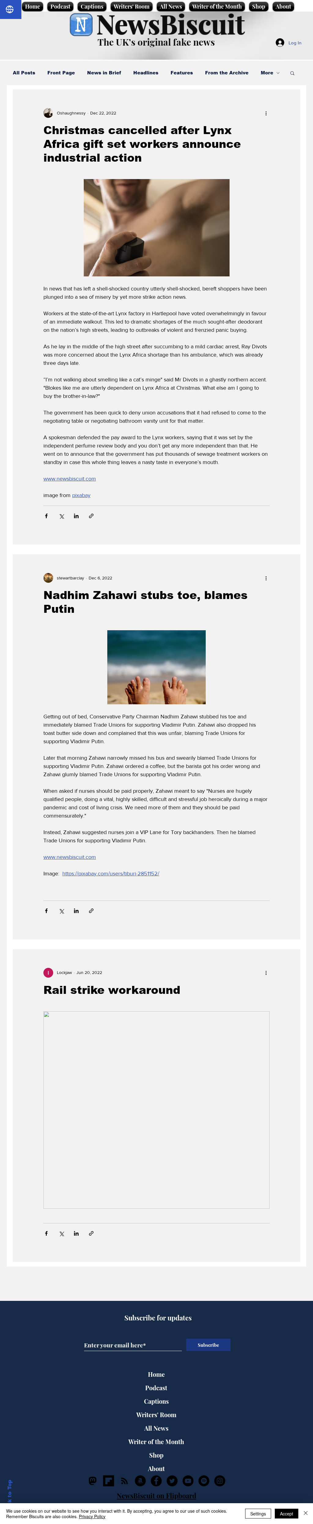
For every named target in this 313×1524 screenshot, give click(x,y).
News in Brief (104, 72)
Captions (156, 1401)
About (156, 1468)
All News (156, 1428)
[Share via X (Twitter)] (61, 516)
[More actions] (266, 113)
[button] (292, 73)
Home (156, 1374)
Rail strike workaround (111, 990)
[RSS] (124, 1480)
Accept (286, 1514)
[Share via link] (91, 516)
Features (182, 72)
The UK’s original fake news (156, 42)
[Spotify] (203, 1480)
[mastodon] (92, 1480)
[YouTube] (187, 1480)
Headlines (145, 72)
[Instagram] (219, 1480)
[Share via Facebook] (46, 516)
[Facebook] (156, 1480)
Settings (258, 1514)
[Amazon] (140, 1480)
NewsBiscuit (170, 23)
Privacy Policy (92, 1516)
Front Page (61, 72)
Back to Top (10, 1496)
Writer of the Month (156, 1441)
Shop (156, 1455)
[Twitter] (172, 1480)
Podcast (156, 1388)
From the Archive (227, 72)
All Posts (24, 72)
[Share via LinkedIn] (76, 516)
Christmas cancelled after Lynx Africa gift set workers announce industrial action (142, 144)
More (267, 72)
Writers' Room (156, 1414)
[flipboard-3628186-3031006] (108, 1480)
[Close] (305, 1513)
